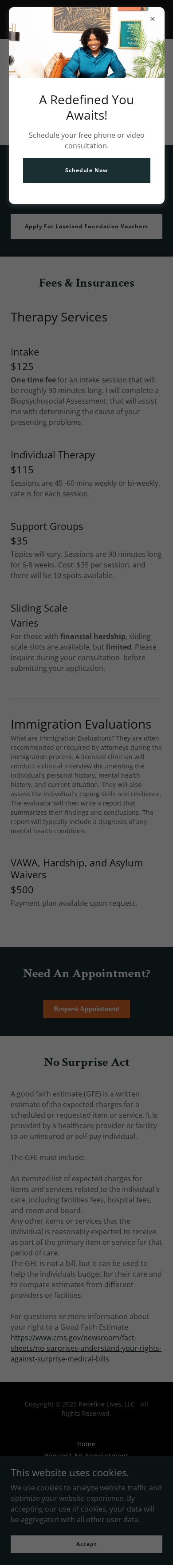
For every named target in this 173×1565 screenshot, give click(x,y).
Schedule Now (86, 170)
